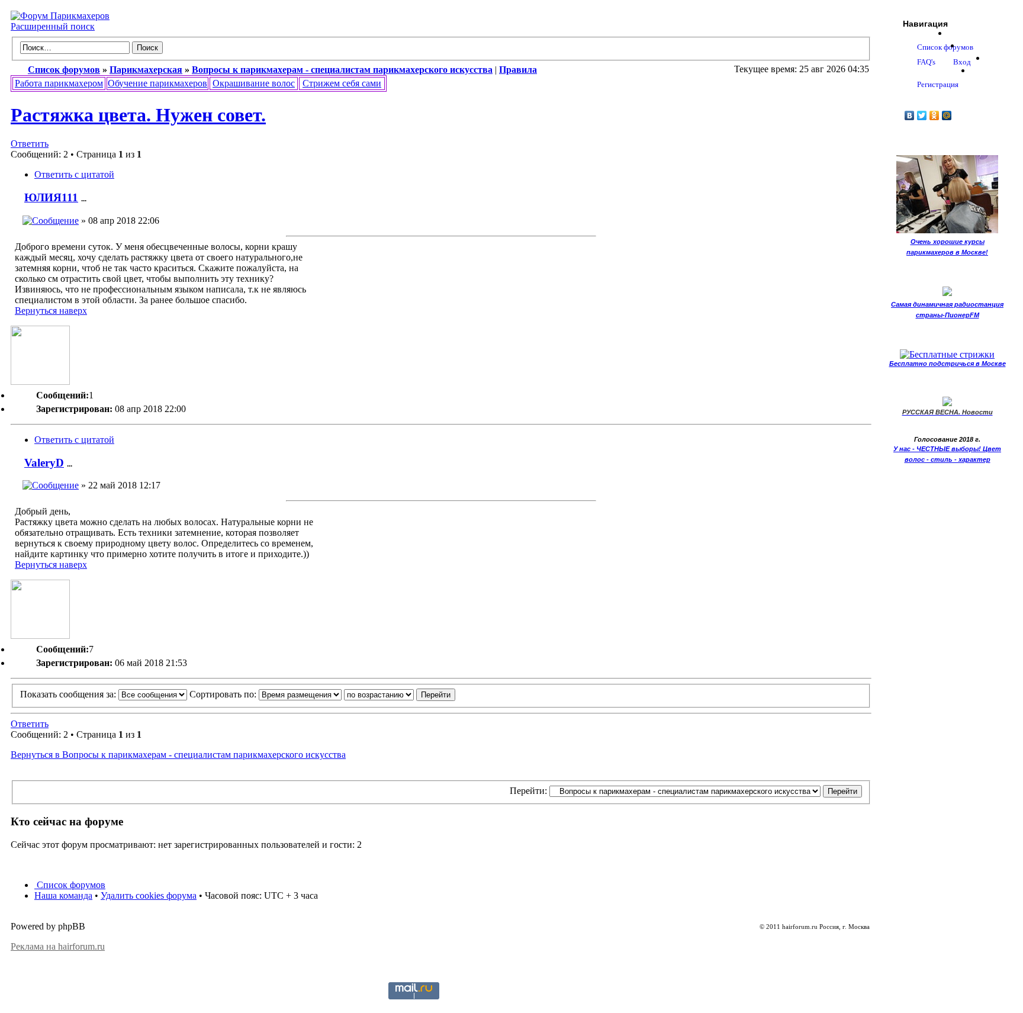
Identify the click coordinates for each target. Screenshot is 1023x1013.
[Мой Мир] (947, 115)
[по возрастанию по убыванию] (399, 694)
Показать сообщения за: (69, 694)
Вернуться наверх (51, 310)
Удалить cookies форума (149, 895)
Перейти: (528, 791)
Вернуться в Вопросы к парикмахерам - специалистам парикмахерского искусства (178, 755)
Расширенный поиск (53, 26)
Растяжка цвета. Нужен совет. (138, 115)
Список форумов (69, 885)
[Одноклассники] (934, 115)
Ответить (30, 144)
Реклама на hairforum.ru (58, 946)
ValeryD (44, 462)
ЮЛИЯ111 (51, 197)
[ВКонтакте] (909, 115)
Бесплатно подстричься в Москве (947, 363)
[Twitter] (922, 115)
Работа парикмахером (59, 83)
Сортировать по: (224, 694)
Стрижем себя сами (342, 83)
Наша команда (63, 895)
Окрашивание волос (254, 83)
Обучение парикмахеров (157, 83)
